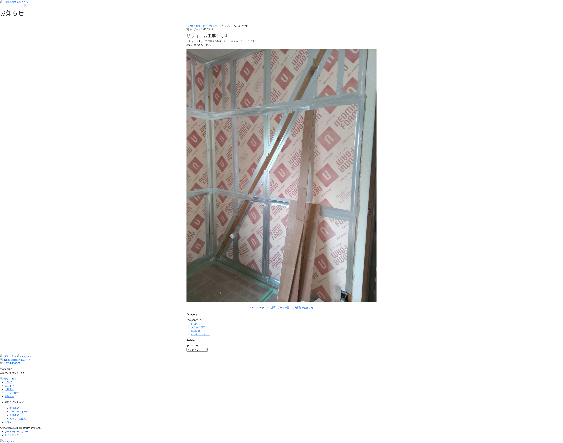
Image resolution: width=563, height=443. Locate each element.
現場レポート (198, 330)
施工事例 (9, 385)
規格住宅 (14, 415)
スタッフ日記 (198, 327)
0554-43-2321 (13, 363)
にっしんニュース (200, 334)
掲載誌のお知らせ (303, 307)
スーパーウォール (18, 411)
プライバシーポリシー (16, 431)
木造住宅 (14, 408)
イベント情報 (12, 392)
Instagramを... (258, 307)
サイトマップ (12, 435)
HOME (8, 382)
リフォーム (10, 422)
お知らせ (196, 323)
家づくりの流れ (17, 418)
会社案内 (9, 389)
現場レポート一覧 (280, 307)
